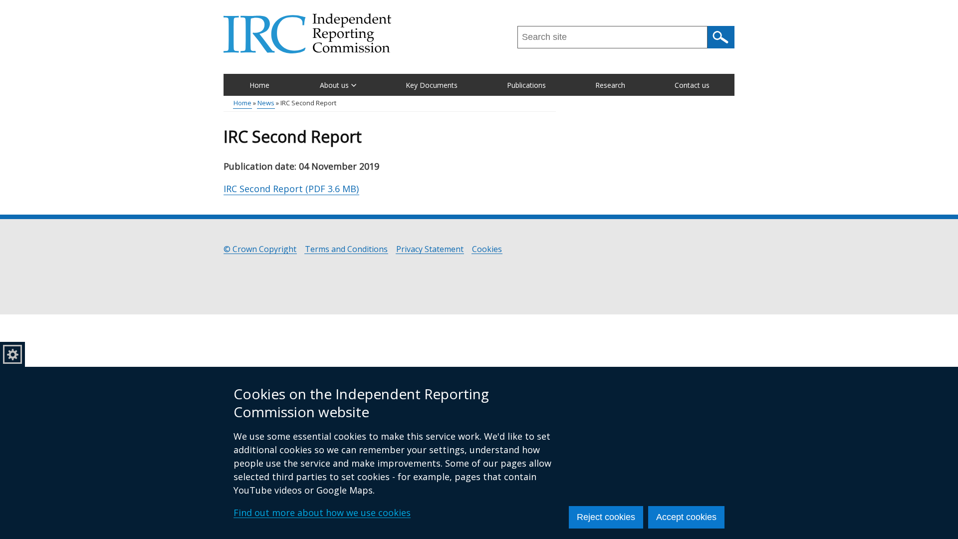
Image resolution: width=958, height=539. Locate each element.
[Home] (307, 33)
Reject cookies (606, 517)
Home (259, 85)
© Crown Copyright (260, 249)
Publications (526, 85)
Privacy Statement (430, 249)
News (265, 102)
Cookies (487, 249)
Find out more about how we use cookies (322, 513)
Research (610, 85)
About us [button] (334, 85)
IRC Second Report (291, 189)
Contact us (692, 85)
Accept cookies (686, 517)
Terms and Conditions (346, 249)
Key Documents (432, 85)
